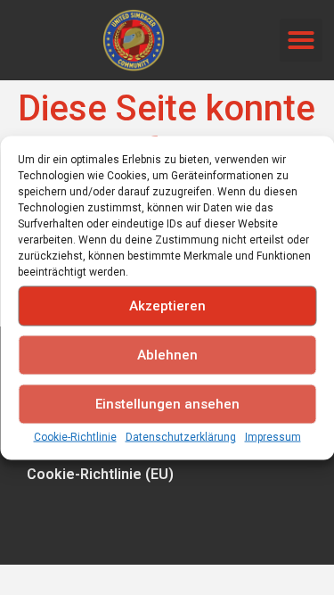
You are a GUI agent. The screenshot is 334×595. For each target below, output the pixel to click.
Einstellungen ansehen (167, 404)
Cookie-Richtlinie (75, 436)
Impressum (273, 436)
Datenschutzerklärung (181, 436)
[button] (301, 40)
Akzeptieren (167, 306)
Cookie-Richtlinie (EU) (100, 474)
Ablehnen (167, 355)
